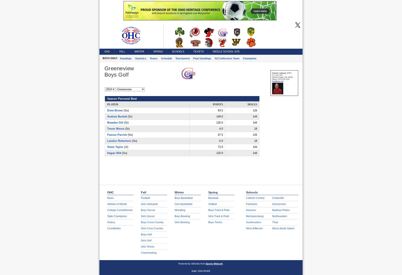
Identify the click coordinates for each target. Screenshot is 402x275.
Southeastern (253, 222)
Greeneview (279, 204)
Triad (275, 222)
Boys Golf (146, 234)
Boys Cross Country (152, 222)
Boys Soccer (148, 210)
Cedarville (278, 198)
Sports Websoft (214, 263)
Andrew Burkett (117, 116)
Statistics (140, 58)
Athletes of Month (117, 204)
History (111, 222)
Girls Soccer (148, 216)
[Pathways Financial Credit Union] (200, 19)
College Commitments (120, 210)
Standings (126, 58)
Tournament (182, 58)
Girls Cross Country (152, 228)
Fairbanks (251, 204)
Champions (249, 58)
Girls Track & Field (218, 216)
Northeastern (279, 216)
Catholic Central (255, 198)
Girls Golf (146, 240)
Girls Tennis (147, 246)
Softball (212, 204)
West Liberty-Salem (283, 228)
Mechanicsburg (255, 216)
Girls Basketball (183, 204)
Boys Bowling (182, 216)
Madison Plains (281, 210)
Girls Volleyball (149, 204)
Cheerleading (149, 252)
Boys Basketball (184, 198)
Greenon (251, 210)
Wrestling (180, 210)
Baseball (213, 198)
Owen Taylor (115, 147)
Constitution (114, 228)
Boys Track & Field (218, 210)
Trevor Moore (115, 128)
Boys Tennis (215, 222)
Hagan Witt (114, 153)
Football (145, 198)
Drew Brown (115, 110)
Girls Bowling (182, 222)
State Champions (117, 216)
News (110, 198)
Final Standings (202, 58)
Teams (154, 58)
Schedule (166, 58)
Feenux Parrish (117, 134)
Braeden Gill (115, 122)
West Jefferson (254, 228)
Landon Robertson (119, 140)
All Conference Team (227, 58)
